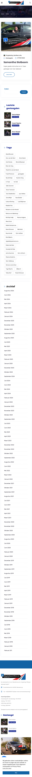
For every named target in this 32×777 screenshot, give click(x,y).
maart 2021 (7, 517)
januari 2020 (8, 556)
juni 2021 (7, 505)
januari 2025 (8, 363)
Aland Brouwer (9, 154)
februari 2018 (8, 642)
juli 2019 (7, 577)
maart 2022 (7, 475)
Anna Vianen (22, 158)
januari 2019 (8, 603)
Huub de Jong (19, 178)
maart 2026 (7, 308)
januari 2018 (8, 646)
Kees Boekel (19, 197)
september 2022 (9, 458)
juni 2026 (7, 295)
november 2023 (9, 410)
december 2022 (9, 445)
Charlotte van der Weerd (12, 170)
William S (18, 269)
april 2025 (7, 350)
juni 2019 (7, 582)
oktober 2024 (8, 372)
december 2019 (9, 560)
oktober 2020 (8, 530)
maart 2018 (7, 637)
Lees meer (9, 74)
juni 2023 (7, 428)
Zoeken (6, 89)
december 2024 (9, 368)
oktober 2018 (8, 616)
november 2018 (9, 612)
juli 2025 (7, 342)
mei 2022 (7, 470)
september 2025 (9, 333)
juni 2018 (7, 629)
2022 (7, 14)
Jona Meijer (9, 197)
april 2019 (7, 590)
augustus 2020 (9, 539)
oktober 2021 (8, 488)
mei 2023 (7, 432)
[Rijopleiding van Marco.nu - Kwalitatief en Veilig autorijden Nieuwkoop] (16, 3)
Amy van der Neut (10, 158)
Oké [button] (16, 772)
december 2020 (9, 522)
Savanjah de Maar (10, 249)
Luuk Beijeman (22, 201)
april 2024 (7, 393)
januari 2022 (8, 479)
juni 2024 (7, 385)
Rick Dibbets (9, 237)
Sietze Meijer (16, 114)
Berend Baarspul (20, 162)
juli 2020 (7, 543)
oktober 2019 (8, 565)
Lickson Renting (10, 201)
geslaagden (21, 174)
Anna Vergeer (16, 132)
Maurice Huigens (21, 217)
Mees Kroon (9, 221)
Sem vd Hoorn (21, 253)
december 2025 (9, 320)
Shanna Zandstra (10, 257)
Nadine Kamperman (11, 225)
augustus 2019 (9, 573)
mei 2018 (7, 633)
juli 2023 (7, 423)
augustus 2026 (9, 290)
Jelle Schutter (10, 186)
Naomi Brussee (10, 229)
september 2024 (9, 376)
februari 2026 (8, 312)
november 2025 (9, 325)
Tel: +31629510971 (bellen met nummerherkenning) (16, 691)
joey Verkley (22, 193)
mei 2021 (7, 509)
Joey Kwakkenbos (10, 193)
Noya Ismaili (9, 233)
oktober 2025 (8, 329)
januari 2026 (8, 316)
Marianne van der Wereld (12, 209)
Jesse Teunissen (10, 189)
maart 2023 (7, 440)
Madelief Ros (9, 205)
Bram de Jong (9, 166)
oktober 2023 (8, 415)
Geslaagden (9, 58)
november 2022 (9, 449)
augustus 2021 (9, 496)
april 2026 (7, 303)
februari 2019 (8, 599)
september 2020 (9, 535)
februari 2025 (8, 359)
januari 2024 (8, 402)
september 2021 (9, 492)
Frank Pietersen (10, 174)
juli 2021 (7, 500)
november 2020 (9, 526)
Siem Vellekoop (10, 261)
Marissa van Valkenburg (12, 213)
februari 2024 (8, 398)
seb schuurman (10, 253)
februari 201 (8, 650)
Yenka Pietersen (19, 273)
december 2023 (9, 406)
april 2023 (7, 436)
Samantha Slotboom (16, 62)
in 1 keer (8, 182)
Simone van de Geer (11, 265)
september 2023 (9, 419)
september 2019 (9, 569)
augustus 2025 (9, 338)
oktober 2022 (8, 453)
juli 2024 (7, 380)
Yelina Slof (8, 273)
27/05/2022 (21, 58)
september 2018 (9, 620)
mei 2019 (7, 586)
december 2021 (9, 483)
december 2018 (9, 607)
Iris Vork (16, 182)
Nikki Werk (20, 229)
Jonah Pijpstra (16, 123)
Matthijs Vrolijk (9, 217)
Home (2, 14)
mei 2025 (7, 346)
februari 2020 (8, 552)
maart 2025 (7, 355)
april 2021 (7, 513)
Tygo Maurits (9, 269)
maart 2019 (7, 595)
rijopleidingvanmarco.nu (12, 241)
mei (11, 14)
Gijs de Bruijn (9, 178)
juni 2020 (7, 547)
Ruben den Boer (10, 245)
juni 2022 (7, 466)
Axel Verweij (9, 162)
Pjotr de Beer (19, 233)
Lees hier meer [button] (7, 768)
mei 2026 (7, 299)
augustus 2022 (9, 462)
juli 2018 (7, 625)
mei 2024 (7, 389)
